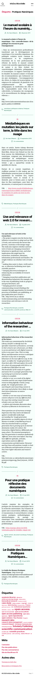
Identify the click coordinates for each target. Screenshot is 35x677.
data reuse (4, 605)
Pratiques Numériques (19, 203)
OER (13, 609)
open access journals (8, 611)
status (17, 20)
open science (7, 618)
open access (22, 609)
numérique (7, 108)
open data (26, 614)
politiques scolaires (17, 108)
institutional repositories (22, 607)
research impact (8, 624)
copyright (24, 603)
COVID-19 (30, 603)
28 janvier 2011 (25, 33)
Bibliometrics (22, 599)
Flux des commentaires (10, 650)
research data (8, 620)
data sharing (12, 605)
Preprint (25, 618)
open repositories (15, 616)
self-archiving (16, 633)
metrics (9, 609)
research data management (12, 622)
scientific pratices (19, 310)
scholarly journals (7, 626)
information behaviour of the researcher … (17, 324)
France (28, 605)
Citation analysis (16, 603)
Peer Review (17, 618)
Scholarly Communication (23, 624)
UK (31, 633)
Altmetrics (19, 597)
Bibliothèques (8, 203)
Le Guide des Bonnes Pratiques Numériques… (17, 553)
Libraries (4, 609)
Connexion (6, 645)
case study (6, 603)
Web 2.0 (28, 310)
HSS (12, 607)
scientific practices (17, 632)
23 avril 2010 (26, 561)
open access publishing (12, 614)
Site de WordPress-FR (10, 652)
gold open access (6, 607)
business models (22, 601)
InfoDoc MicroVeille (17, 4)
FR (17, 119)
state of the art (25, 633)
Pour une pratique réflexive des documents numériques (17, 485)
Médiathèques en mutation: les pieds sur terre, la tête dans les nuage (17, 129)
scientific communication (17, 629)
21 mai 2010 (25, 331)
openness (4, 616)
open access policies (22, 612)
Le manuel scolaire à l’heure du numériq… (17, 26)
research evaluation (27, 622)
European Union (21, 605)
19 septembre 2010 (26, 138)
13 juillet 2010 (26, 224)
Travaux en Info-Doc (9, 662)
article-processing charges (10, 599)
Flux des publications (9, 647)
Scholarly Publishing (23, 626)
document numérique (20, 535)
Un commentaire (19, 141)
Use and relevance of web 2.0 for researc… (17, 218)
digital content (8, 535)
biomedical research (9, 601)
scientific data (5, 631)
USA (3, 635)
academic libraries (9, 597)
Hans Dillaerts (13, 33)
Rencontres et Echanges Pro (12, 666)
